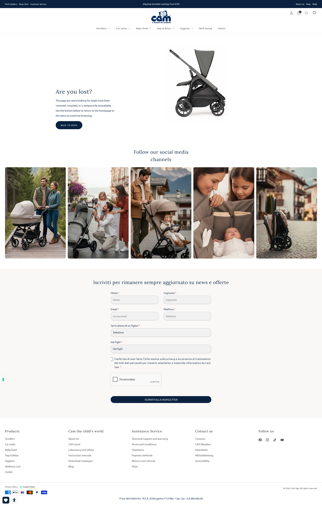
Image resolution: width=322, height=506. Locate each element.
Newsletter (201, 449)
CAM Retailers (203, 444)
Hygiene (185, 28)
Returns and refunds (143, 460)
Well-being (205, 28)
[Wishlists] (6, 500)
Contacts (200, 438)
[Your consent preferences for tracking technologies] (3, 379)
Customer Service (38, 4)
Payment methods (142, 455)
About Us (300, 4)
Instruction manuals (79, 455)
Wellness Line (13, 466)
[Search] (306, 13)
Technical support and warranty (150, 438)
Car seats (121, 28)
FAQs (314, 4)
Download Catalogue (80, 460)
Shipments (138, 449)
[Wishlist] (314, 13)
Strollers (101, 28)
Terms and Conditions (144, 444)
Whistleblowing (204, 455)
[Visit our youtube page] (282, 440)
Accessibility (202, 460)
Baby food (142, 28)
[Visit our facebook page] (260, 440)
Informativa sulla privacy (160, 358)
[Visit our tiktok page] (274, 440)
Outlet (222, 28)
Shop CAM (23, 4)
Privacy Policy (11, 486)
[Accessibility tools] (14, 500)
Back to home (69, 125)
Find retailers (11, 4)
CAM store (74, 444)
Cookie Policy (28, 487)
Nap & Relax (164, 28)
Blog (308, 4)
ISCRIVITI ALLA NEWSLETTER (161, 399)
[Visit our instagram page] (267, 440)
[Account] (291, 13)
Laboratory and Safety (81, 449)
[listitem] (161, 4)
